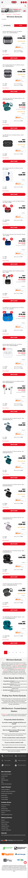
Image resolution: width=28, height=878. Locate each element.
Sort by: (7, 25)
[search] (25, 6)
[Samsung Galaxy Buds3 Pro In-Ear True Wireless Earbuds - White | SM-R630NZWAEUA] (8, 353)
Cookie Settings (4, 799)
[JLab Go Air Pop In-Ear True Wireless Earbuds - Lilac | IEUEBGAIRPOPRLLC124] (8, 526)
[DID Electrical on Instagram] (2, 840)
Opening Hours (4, 808)
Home (3, 14)
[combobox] (12, 6)
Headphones (8, 14)
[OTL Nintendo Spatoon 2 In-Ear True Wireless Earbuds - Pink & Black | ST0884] (8, 210)
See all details (5, 54)
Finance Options (4, 797)
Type (3, 51)
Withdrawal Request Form (6, 814)
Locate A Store (4, 776)
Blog (2, 782)
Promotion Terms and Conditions (8, 791)
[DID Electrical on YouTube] (4, 840)
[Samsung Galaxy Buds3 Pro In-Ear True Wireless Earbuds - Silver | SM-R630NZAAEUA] (8, 40)
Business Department (5, 810)
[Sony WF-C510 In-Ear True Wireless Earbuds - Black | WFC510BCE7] (8, 143)
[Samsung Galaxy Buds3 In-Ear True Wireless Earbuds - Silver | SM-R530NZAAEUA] (8, 73)
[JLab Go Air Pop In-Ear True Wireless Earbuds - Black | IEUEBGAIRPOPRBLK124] (8, 493)
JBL (16, 665)
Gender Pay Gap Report (6, 784)
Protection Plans (4, 828)
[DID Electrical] (14, 2)
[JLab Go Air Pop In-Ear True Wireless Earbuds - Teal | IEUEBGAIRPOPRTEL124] (8, 460)
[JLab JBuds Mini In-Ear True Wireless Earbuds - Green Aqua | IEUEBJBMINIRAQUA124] (8, 625)
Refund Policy (4, 795)
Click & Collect (4, 824)
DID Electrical (4, 714)
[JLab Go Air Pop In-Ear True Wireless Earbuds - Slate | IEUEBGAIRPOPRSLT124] (8, 427)
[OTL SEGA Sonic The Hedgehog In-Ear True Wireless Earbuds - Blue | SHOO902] (8, 316)
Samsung (21, 664)
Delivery (3, 820)
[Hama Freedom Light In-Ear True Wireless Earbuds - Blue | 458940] (8, 176)
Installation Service (5, 826)
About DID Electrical (5, 804)
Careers (3, 778)
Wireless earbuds (16, 14)
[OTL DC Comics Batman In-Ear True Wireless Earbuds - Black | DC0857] (8, 279)
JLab (12, 665)
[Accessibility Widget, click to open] (25, 862)
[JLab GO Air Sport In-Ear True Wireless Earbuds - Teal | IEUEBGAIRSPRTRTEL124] (8, 107)
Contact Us (3, 806)
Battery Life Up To (17, 51)
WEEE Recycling (4, 780)
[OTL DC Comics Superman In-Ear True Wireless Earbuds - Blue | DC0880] (8, 243)
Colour (3, 50)
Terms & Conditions (5, 789)
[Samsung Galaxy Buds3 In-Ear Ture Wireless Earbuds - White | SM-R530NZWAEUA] (8, 390)
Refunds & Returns (5, 822)
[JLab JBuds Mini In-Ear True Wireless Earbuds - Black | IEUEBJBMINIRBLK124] (8, 559)
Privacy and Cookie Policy (6, 793)
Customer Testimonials (6, 830)
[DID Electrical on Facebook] (1, 840)
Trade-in (3, 812)
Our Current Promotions (6, 774)
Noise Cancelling (17, 50)
